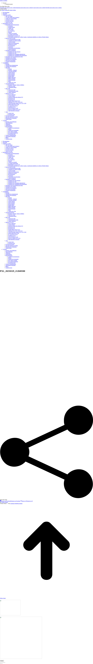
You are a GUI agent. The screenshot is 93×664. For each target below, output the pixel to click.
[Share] (1, 662)
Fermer (2, 660)
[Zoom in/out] (4, 662)
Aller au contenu (3, 0)
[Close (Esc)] (0, 662)
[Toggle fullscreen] (3, 662)
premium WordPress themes (16, 503)
